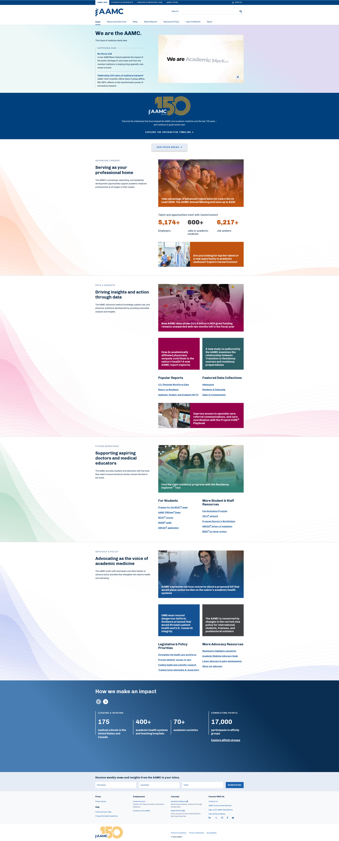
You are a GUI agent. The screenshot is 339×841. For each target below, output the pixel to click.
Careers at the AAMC (141, 811)
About (209, 22)
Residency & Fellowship (213, 389)
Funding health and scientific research (177, 664)
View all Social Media (217, 814)
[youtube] (233, 818)
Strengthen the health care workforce (177, 654)
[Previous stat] (98, 701)
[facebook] (227, 818)
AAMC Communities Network (220, 806)
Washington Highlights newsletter (219, 651)
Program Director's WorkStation (218, 521)
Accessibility (212, 833)
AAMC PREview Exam (169, 512)
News (135, 22)
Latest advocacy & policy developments (222, 661)
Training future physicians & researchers (178, 670)
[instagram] (222, 818)
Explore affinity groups (225, 740)
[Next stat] (105, 701)
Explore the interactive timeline (168, 132)
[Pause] (237, 77)
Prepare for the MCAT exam (173, 507)
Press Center (100, 801)
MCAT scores (165, 517)
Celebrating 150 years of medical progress (119, 75)
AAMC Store (172, 2)
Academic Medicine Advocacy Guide (220, 656)
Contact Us (213, 801)
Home (97, 22)
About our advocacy (212, 666)
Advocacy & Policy (171, 22)
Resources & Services (116, 22)
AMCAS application (168, 527)
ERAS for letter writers (214, 531)
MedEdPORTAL (177, 811)
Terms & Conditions (178, 833)
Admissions (208, 384)
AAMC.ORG (102, 2)
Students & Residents (122, 2)
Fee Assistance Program (214, 511)
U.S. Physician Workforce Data (173, 384)
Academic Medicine (178, 801)
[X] (216, 818)
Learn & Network (193, 22)
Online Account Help (103, 812)
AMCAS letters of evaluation (217, 526)
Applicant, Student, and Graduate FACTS (178, 394)
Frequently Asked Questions (106, 816)
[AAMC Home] (109, 12)
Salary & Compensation (214, 394)
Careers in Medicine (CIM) (150, 2)
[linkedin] (210, 818)
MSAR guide (164, 522)
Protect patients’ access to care (174, 659)
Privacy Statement (196, 833)
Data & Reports (150, 22)
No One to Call (104, 54)
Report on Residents (168, 389)
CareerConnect (139, 801)
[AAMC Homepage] (109, 832)
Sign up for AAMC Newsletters (221, 810)
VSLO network (210, 516)
